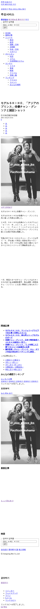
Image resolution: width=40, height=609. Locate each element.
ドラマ (12, 66)
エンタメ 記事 (6, 379)
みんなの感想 (15, 85)
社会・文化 (14, 49)
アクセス (13, 80)
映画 (11, 70)
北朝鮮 (12, 47)
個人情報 (22, 550)
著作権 (11, 550)
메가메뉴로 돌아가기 (16, 19)
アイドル (13, 73)
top (2, 607)
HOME (8, 33)
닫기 (27, 19)
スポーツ (13, 52)
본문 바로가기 (6, 2)
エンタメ (8, 63)
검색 (5, 27)
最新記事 (8, 35)
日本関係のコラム (17, 61)
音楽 (11, 68)
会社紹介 (4, 550)
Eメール (8, 598)
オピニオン (9, 54)
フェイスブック (11, 593)
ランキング (9, 78)
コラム (12, 59)
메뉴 (5, 607)
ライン (8, 596)
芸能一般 (13, 75)
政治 (11, 40)
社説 (11, 56)
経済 (11, 42)
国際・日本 (14, 45)
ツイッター (9, 591)
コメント (13, 82)
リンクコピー (10, 600)
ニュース (8, 37)
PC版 (16, 550)
